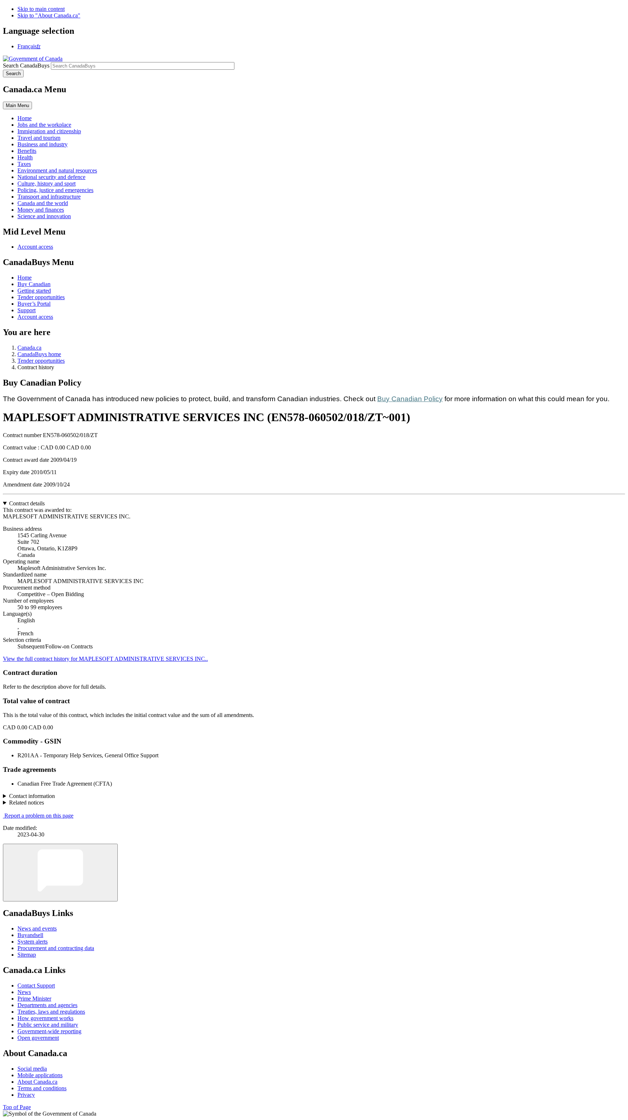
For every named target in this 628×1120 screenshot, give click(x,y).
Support (26, 310)
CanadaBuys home (39, 354)
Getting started (34, 291)
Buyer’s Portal (34, 304)
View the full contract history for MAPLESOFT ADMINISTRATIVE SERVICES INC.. (105, 659)
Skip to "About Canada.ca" (48, 15)
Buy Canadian (34, 284)
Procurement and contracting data (55, 948)
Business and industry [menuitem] (42, 144)
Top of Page (17, 1107)
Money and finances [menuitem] (40, 210)
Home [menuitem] (24, 118)
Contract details (27, 503)
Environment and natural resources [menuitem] (57, 170)
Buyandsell (30, 935)
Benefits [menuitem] (26, 151)
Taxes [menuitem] (24, 164)
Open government (38, 1038)
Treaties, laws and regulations (51, 1012)
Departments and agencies (47, 1005)
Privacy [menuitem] (26, 1095)
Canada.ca (29, 348)
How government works (45, 1018)
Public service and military (47, 1025)
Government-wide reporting (49, 1031)
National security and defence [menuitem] (51, 177)
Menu (17, 105)
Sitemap (26, 955)
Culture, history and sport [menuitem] (46, 183)
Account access (35, 247)
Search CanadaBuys (26, 65)
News (24, 992)
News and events (37, 928)
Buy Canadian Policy (410, 399)
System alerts (32, 941)
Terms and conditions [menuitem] (42, 1088)
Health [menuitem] (25, 157)
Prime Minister (34, 998)
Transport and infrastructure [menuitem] (49, 197)
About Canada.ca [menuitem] (37, 1082)
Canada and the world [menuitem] (42, 203)
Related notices (26, 802)
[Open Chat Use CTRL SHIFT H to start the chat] (60, 872)
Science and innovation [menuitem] (44, 216)
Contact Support (36, 985)
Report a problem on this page (38, 815)
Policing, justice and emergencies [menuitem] (55, 190)
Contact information (32, 796)
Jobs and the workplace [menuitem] (44, 125)
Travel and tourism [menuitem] (38, 138)
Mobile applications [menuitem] (40, 1075)
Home (24, 277)
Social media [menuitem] (32, 1069)
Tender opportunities (41, 297)
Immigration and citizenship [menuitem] (49, 131)
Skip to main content (41, 9)
